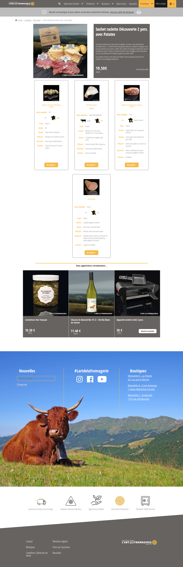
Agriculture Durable (71, 3)
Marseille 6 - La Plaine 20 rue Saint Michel (140, 377)
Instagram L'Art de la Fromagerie (79, 379)
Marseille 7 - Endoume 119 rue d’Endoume (140, 396)
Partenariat (90, 3)
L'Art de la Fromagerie (21, 4)
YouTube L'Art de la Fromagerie (102, 379)
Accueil (20, 20)
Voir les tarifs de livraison (122, 12)
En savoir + (51, 164)
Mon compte (161, 3)
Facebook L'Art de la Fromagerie (90, 379)
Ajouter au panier (147, 331)
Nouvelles (133, 3)
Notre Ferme (121, 3)
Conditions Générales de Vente (37, 554)
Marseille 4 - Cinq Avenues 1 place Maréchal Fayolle (142, 387)
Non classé (36, 20)
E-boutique (144, 3)
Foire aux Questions (61, 547)
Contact (29, 541)
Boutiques (106, 3)
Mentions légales (60, 541)
